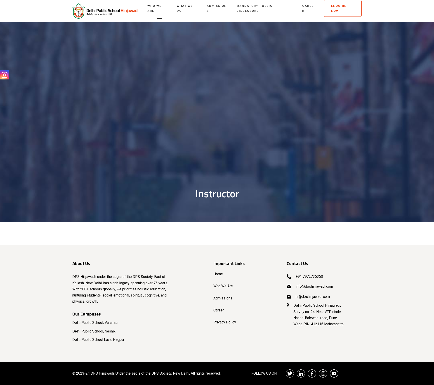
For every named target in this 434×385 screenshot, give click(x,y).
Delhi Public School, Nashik (94, 331)
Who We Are (154, 8)
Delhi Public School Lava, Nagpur (98, 339)
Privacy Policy (224, 322)
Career (308, 8)
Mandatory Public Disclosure (254, 8)
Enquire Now (338, 8)
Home (218, 274)
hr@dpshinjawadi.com (313, 296)
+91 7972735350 (309, 276)
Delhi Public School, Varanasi (95, 322)
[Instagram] (4, 74)
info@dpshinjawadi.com (314, 286)
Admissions (217, 8)
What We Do (185, 8)
